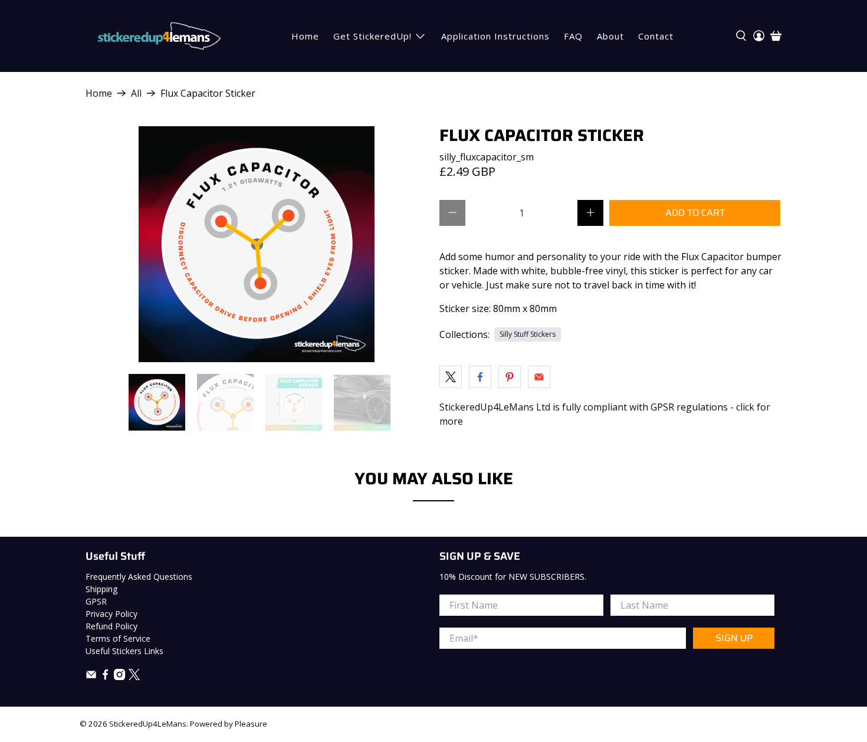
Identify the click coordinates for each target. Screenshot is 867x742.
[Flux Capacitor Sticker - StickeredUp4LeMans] (257, 244)
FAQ (573, 36)
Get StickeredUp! (372, 36)
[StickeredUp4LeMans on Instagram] (119, 676)
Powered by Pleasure (228, 723)
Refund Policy (111, 626)
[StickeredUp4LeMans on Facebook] (105, 676)
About (610, 36)
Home (305, 36)
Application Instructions (495, 36)
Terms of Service (118, 638)
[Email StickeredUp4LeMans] (91, 676)
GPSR (96, 601)
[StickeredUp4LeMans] (159, 36)
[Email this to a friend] (539, 377)
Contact (656, 36)
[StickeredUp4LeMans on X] (134, 676)
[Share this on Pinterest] (509, 377)
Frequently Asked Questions (139, 576)
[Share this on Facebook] (480, 377)
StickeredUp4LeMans (147, 723)
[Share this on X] (450, 377)
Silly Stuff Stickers (528, 334)
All (136, 93)
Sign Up (734, 638)
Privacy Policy (111, 613)
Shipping (101, 589)
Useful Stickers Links (124, 650)
